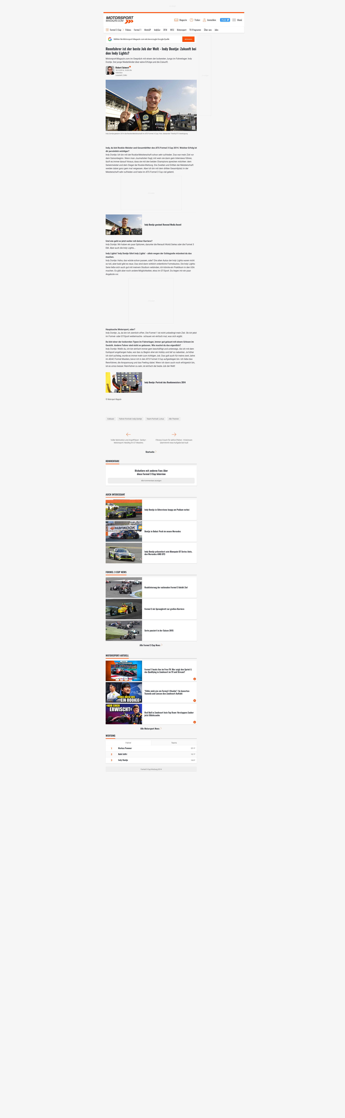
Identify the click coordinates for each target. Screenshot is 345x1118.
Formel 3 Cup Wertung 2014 (151, 769)
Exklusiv (110, 419)
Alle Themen (174, 419)
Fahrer (128, 743)
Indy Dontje (123, 759)
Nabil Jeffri (122, 754)
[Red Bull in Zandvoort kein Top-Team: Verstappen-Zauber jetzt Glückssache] (151, 714)
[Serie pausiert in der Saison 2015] (151, 630)
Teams (174, 743)
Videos (128, 29)
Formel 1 (137, 29)
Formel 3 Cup (115, 29)
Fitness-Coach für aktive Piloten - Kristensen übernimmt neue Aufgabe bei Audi (174, 441)
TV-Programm (195, 29)
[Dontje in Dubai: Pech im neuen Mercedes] (151, 531)
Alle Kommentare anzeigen (151, 481)
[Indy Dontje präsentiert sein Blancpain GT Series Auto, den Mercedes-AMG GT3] (151, 553)
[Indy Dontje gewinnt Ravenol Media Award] (151, 224)
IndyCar (157, 29)
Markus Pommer (125, 748)
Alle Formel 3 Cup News (150, 645)
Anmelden (211, 20)
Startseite (150, 451)
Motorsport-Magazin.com (120, 20)
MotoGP (147, 29)
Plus (224, 20)
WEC (172, 29)
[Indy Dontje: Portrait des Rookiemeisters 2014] (151, 382)
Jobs (216, 29)
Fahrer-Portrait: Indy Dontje (130, 419)
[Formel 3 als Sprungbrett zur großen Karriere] (151, 609)
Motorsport (181, 29)
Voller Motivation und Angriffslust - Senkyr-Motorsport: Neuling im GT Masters (128, 441)
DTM (165, 29)
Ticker (197, 20)
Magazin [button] (183, 20)
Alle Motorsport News (149, 728)
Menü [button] (239, 20)
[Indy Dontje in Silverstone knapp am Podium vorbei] (151, 510)
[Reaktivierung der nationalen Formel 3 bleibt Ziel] (151, 587)
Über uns (208, 29)
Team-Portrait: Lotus (155, 419)
